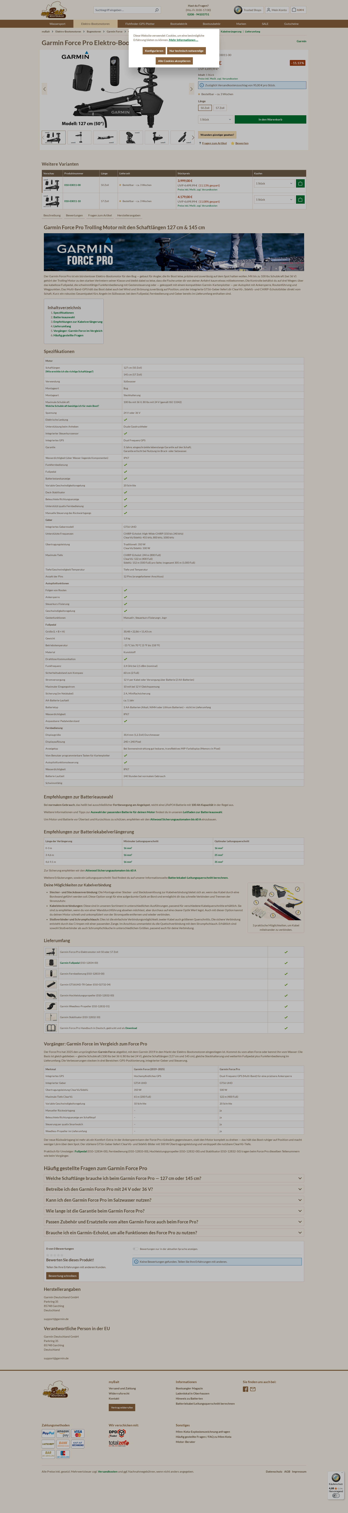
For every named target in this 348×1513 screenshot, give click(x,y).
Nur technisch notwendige (186, 50)
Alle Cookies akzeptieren (174, 61)
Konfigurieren (154, 50)
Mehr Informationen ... (183, 39)
